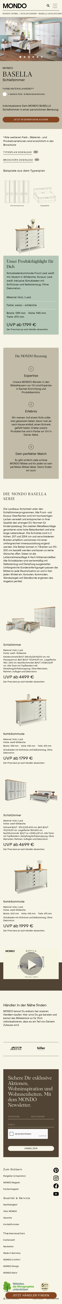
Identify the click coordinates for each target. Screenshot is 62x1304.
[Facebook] (52, 1186)
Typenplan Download (17, 152)
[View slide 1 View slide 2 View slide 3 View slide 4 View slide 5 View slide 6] (31, 39)
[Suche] (48, 5)
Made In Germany (12, 1253)
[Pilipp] (41, 1048)
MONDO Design (11, 1266)
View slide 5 (37, 57)
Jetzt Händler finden (31, 1295)
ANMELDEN (31, 1148)
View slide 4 (33, 57)
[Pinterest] (52, 1170)
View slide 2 (24, 57)
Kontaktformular (11, 1224)
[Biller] (16, 1048)
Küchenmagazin (11, 1189)
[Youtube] (52, 1194)
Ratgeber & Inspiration (14, 1176)
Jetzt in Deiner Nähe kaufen (31, 119)
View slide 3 (29, 57)
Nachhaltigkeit (10, 1204)
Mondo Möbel (11, 14)
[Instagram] (52, 1178)
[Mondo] (15, 5)
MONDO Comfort (11, 1259)
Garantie (7, 1218)
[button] (31, 963)
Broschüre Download (18, 160)
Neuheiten (8, 1246)
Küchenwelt (9, 1240)
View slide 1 (20, 57)
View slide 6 (42, 57)
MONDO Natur (10, 1273)
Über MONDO (10, 1211)
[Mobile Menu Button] (55, 6)
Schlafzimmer (29, 14)
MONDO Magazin (11, 1182)
